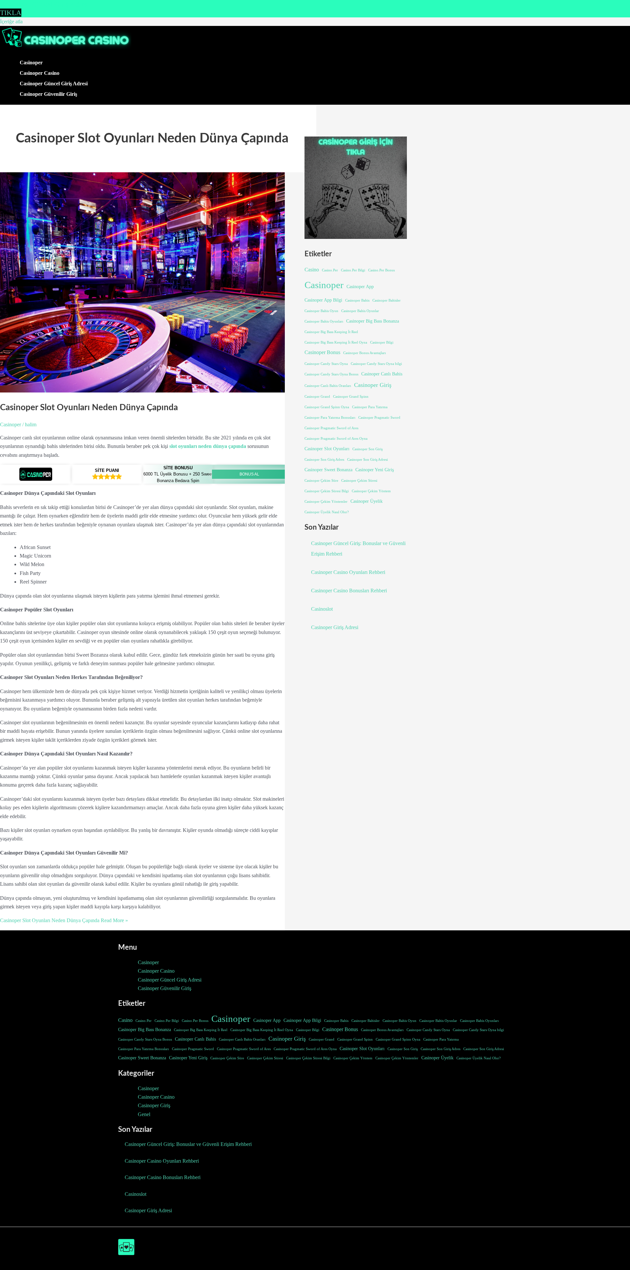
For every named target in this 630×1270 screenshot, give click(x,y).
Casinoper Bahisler (386, 300)
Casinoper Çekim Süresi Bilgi (326, 491)
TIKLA (10, 13)
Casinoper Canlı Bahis (381, 373)
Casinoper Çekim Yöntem (371, 491)
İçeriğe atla (11, 21)
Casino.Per (330, 270)
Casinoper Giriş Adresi (334, 627)
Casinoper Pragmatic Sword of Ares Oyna (336, 438)
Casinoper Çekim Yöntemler (325, 501)
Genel (144, 1114)
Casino (311, 269)
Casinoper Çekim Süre (321, 480)
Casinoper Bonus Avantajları (364, 353)
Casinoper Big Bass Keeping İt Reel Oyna (335, 342)
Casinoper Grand (317, 396)
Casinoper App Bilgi (323, 300)
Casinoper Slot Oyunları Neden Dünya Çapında (89, 407)
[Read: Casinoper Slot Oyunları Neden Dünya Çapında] (160, 390)
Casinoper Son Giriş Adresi (367, 459)
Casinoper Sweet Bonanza (328, 469)
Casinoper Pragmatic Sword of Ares (331, 428)
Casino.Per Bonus (381, 270)
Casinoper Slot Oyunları (326, 448)
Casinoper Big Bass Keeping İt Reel (331, 332)
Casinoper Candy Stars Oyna (326, 364)
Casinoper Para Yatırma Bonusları (329, 417)
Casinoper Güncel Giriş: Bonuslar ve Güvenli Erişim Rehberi (188, 1144)
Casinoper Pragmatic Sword (379, 417)
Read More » (64, 920)
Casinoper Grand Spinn (350, 396)
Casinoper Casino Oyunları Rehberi (348, 572)
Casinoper (31, 62)
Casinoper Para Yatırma (370, 407)
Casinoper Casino (39, 73)
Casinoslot (322, 609)
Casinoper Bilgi (381, 342)
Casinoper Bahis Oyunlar (360, 311)
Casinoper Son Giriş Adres (324, 459)
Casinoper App (360, 286)
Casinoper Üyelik (366, 501)
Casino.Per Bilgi (353, 270)
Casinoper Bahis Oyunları (323, 321)
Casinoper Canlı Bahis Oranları (327, 386)
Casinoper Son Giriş (367, 449)
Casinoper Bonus (322, 352)
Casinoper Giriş (372, 385)
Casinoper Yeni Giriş (374, 469)
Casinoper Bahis (357, 300)
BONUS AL (249, 474)
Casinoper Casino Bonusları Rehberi (349, 590)
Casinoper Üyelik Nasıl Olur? (326, 512)
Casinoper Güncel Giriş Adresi (54, 83)
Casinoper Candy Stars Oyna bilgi (376, 364)
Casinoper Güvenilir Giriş (48, 94)
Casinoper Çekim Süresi (359, 480)
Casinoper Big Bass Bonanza (372, 321)
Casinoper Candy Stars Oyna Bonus (331, 374)
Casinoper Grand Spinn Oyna (326, 407)
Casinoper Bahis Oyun (321, 311)
